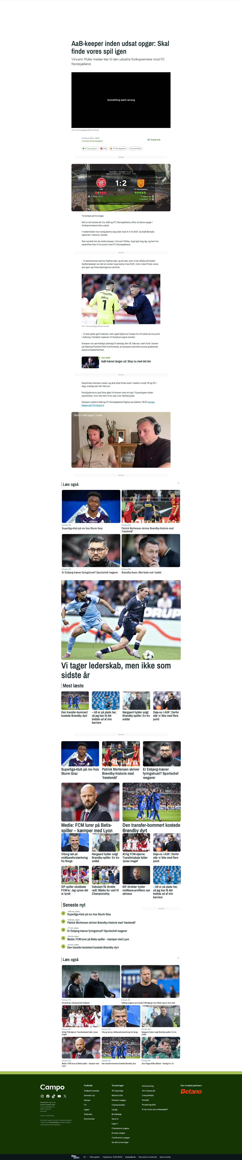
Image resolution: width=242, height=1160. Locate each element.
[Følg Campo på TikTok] (53, 1096)
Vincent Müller (135, 149)
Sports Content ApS (47, 1105)
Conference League (121, 1137)
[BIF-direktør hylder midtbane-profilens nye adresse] (136, 875)
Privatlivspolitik (149, 1105)
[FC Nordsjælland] (141, 185)
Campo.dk (44, 1102)
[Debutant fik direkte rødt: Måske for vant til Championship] (105, 875)
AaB (105, 149)
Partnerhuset (54, 1122)
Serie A (115, 1119)
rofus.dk (153, 1157)
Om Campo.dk (148, 1091)
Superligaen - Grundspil (117, 172)
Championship (118, 1105)
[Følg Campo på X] (65, 1096)
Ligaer (86, 1109)
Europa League (118, 1133)
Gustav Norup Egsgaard (93, 141)
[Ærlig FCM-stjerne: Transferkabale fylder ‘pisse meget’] (136, 842)
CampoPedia (148, 1095)
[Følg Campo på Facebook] (48, 1096)
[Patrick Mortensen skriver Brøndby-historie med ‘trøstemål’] (121, 753)
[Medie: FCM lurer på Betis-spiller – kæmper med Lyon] (90, 802)
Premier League (119, 1100)
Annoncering (148, 1086)
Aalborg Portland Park (113, 174)
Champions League (120, 1128)
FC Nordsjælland (119, 149)
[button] (121, 439)
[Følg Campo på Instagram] (42, 1096)
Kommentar (89, 1119)
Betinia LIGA (117, 1095)
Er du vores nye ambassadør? (155, 1109)
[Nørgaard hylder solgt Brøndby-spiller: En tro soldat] (136, 700)
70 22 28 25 (117, 1157)
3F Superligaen (91, 149)
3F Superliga (117, 1091)
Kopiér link (155, 140)
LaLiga (114, 1109)
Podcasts (88, 1114)
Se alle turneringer (120, 1142)
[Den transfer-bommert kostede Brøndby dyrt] (75, 700)
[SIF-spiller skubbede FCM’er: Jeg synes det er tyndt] (75, 875)
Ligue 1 (115, 1123)
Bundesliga (117, 1114)
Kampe (87, 1100)
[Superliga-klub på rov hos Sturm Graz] (80, 753)
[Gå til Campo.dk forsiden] (52, 1090)
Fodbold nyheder (91, 1091)
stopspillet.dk (130, 1157)
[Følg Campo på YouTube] (59, 1096)
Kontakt (145, 1100)
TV (85, 1105)
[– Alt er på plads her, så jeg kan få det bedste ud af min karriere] (105, 700)
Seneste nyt (89, 1095)
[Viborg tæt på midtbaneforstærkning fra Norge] (75, 842)
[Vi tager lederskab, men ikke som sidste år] (121, 620)
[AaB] (101, 185)
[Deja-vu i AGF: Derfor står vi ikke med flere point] (167, 700)
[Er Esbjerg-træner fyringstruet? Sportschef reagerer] (162, 753)
